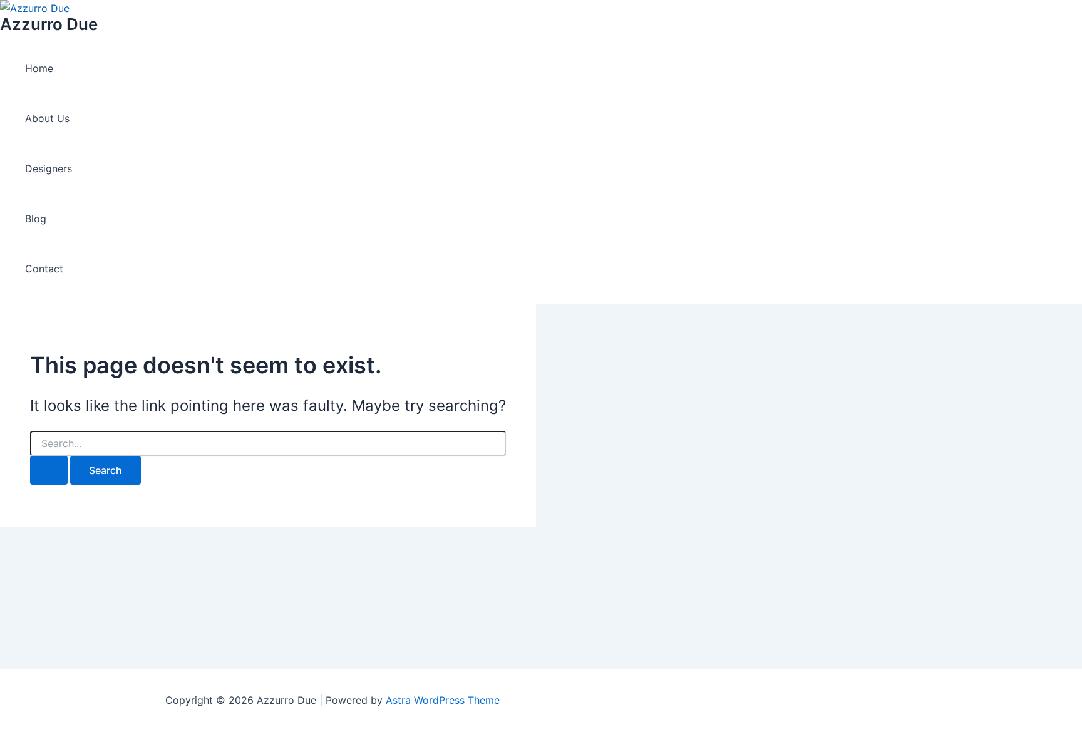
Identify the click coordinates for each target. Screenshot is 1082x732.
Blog (35, 218)
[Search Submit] (49, 470)
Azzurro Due (49, 24)
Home (39, 68)
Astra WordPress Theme (443, 700)
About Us (47, 118)
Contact (44, 268)
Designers (48, 168)
